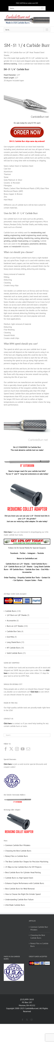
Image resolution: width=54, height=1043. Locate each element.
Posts (40, 580)
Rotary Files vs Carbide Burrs (16, 856)
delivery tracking (10, 63)
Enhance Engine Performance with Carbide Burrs (24, 883)
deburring (44, 238)
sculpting (35, 241)
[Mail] (28, 749)
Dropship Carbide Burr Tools (29, 577)
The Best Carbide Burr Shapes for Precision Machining (26, 861)
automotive (34, 244)
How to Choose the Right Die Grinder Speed (23, 894)
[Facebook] (6, 749)
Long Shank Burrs (14, 642)
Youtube (40, 553)
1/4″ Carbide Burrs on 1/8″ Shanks (18, 566)
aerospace (25, 244)
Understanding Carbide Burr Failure (19, 899)
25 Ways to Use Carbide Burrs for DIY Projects (23, 867)
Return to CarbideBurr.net (27, 558)
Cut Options (18, 580)
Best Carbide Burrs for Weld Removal (20, 888)
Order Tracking (10, 577)
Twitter (22, 553)
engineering (15, 235)
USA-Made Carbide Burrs (15, 905)
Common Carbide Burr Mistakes (17, 845)
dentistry (42, 244)
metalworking (36, 232)
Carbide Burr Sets (32, 569)
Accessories (27, 572)
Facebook (14, 553)
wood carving (42, 235)
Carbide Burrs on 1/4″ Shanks (18, 564)
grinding (7, 241)
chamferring (28, 238)
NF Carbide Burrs (16, 569)
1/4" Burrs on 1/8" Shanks (17, 615)
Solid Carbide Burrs (39, 564)
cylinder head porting (19, 241)
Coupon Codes (30, 580)
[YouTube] (22, 749)
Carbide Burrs (10, 611)
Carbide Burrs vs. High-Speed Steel (19, 878)
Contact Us (46, 577)
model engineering (28, 235)
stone (6, 246)
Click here (8, 764)
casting (37, 238)
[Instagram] (17, 749)
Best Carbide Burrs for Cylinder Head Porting (23, 872)
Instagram (31, 553)
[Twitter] (11, 749)
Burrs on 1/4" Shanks (15, 626)
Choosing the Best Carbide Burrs (18, 851)
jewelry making (10, 238)
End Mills (45, 569)
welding (20, 238)
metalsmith (16, 246)
